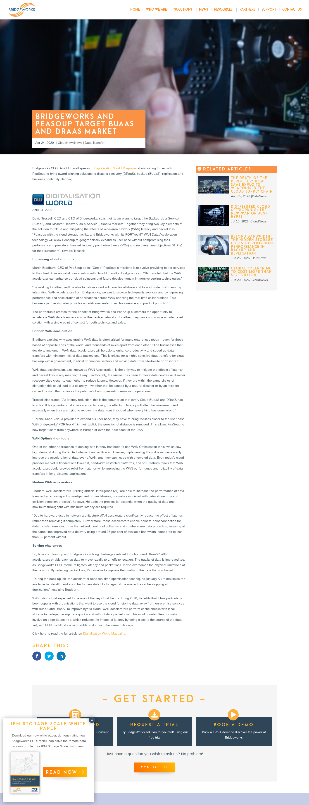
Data (255, 196)
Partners (247, 10)
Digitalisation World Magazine (115, 168)
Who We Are (156, 9)
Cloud (62, 142)
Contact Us (292, 10)
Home (135, 10)
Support (268, 10)
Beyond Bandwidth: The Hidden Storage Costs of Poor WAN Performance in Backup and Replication (252, 245)
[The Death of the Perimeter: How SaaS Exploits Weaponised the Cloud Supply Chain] (213, 192)
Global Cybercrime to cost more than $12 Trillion (251, 272)
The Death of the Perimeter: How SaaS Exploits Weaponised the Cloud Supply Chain (252, 185)
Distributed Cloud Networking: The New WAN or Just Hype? (250, 212)
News (203, 9)
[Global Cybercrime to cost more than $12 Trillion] (213, 281)
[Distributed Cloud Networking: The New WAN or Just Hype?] (213, 225)
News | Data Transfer (89, 142)
